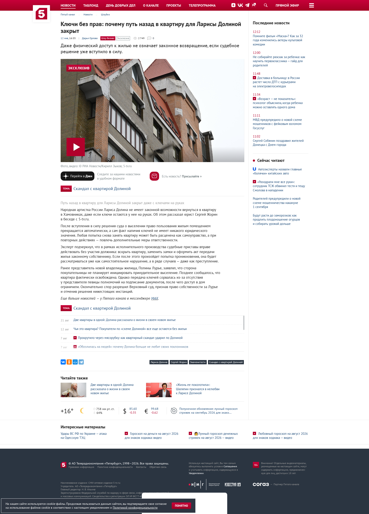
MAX (154, 298)
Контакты (141, 467)
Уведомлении (196, 473)
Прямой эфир (287, 5)
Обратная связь (158, 467)
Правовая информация (81, 467)
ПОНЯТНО (181, 506)
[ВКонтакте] (63, 362)
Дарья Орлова (90, 38)
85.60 (133, 409)
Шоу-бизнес (107, 38)
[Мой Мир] (75, 362)
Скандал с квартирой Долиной (102, 188)
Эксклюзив (123, 38)
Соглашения (230, 466)
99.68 (154, 409)
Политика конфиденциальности (115, 467)
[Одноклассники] (69, 362)
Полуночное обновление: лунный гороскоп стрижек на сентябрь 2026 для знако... (208, 410)
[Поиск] (266, 5)
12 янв (64, 38)
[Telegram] (81, 362)
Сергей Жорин (179, 362)
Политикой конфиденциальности (135, 508)
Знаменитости (198, 362)
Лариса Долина (159, 362)
